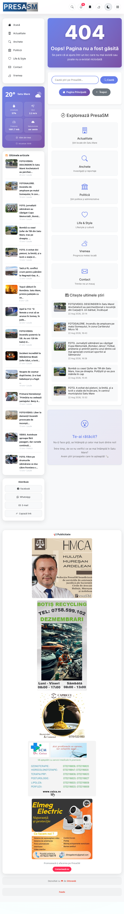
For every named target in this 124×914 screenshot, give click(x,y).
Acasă (16, 25)
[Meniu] (117, 7)
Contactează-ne (62, 869)
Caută (110, 79)
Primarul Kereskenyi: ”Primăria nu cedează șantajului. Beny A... (30, 397)
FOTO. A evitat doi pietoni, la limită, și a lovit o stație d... (30, 253)
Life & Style (19, 58)
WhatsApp (25, 496)
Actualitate (19, 33)
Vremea (17, 75)
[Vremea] (99, 7)
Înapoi (103, 92)
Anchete (18, 41)
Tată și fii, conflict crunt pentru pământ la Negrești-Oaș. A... (30, 272)
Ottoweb (71, 881)
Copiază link (25, 513)
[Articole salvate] (90, 7)
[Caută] (72, 7)
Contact (17, 67)
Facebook (25, 488)
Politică (17, 50)
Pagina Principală (76, 92)
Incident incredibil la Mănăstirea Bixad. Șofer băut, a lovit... (30, 357)
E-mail (25, 505)
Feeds (62, 891)
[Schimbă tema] (108, 7)
